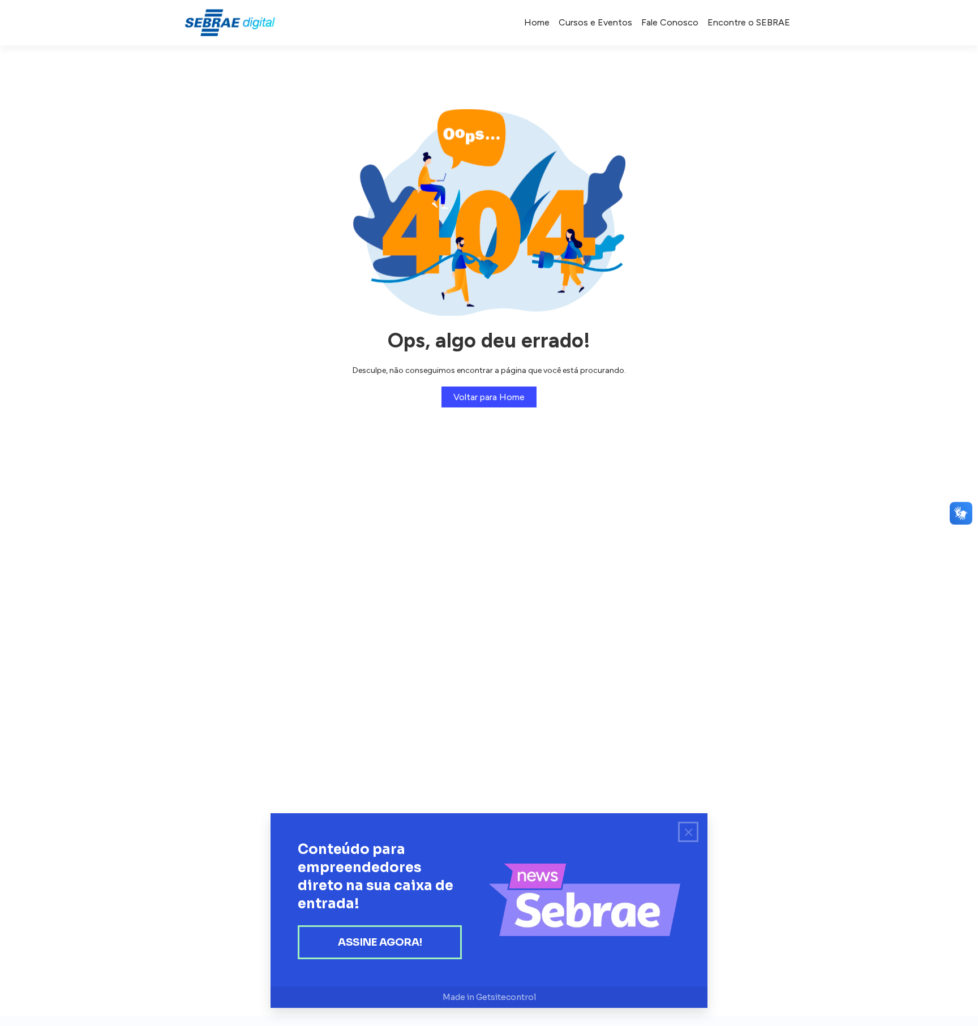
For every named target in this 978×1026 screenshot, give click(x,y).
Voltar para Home (489, 397)
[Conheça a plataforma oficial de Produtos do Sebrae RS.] (229, 22)
